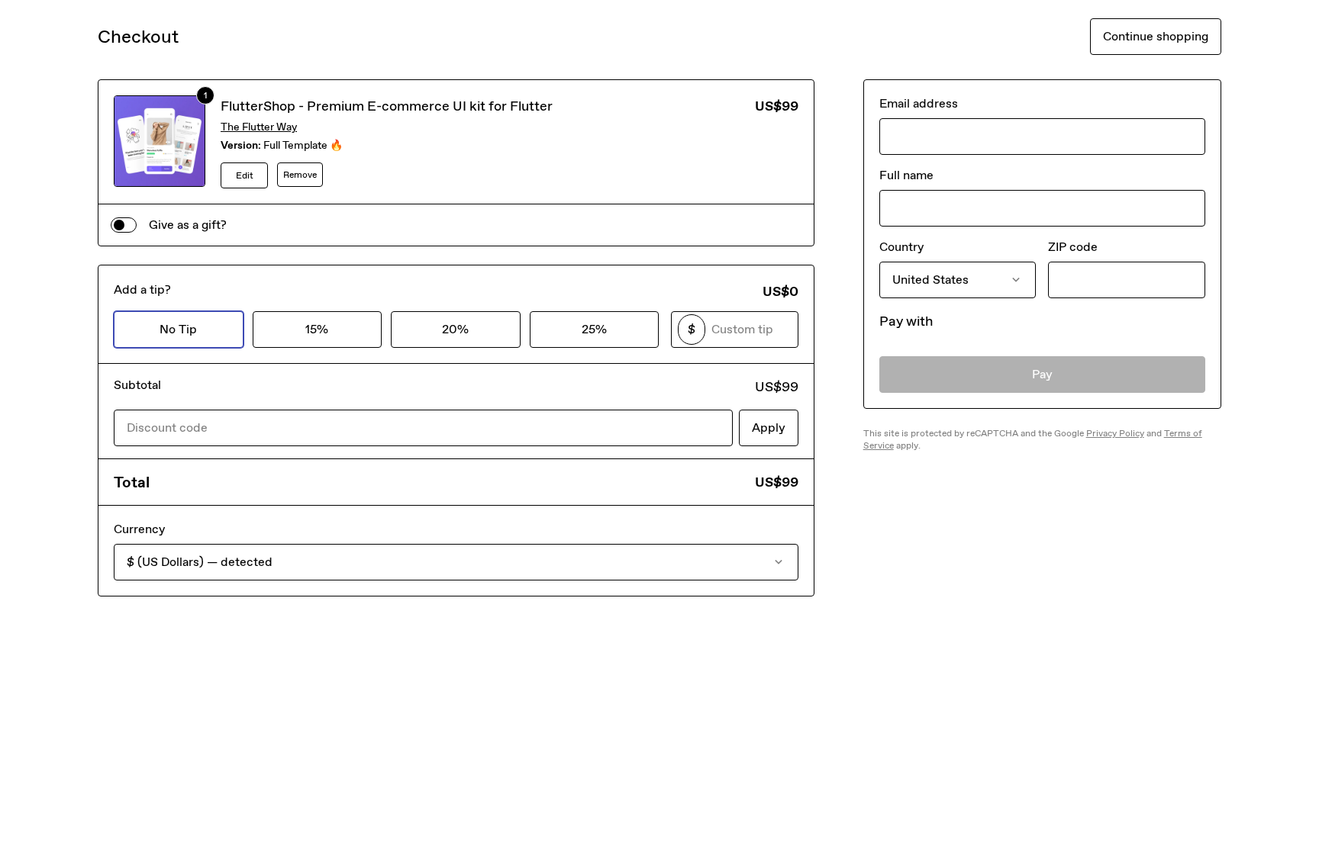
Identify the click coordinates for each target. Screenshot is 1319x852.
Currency (139, 529)
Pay (1042, 374)
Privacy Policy (1115, 433)
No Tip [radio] (178, 329)
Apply (768, 427)
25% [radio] (594, 329)
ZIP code (1073, 247)
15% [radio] (316, 329)
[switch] (124, 225)
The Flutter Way (259, 127)
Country (901, 247)
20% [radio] (455, 329)
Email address (918, 103)
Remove (300, 174)
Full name (906, 175)
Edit (244, 175)
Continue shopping (1155, 36)
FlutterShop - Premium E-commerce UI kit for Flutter (387, 106)
